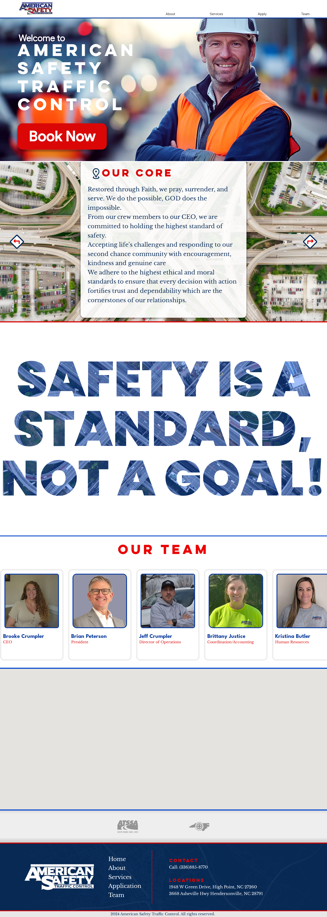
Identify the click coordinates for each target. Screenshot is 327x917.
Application (124, 885)
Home (117, 859)
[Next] (310, 242)
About (116, 867)
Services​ (119, 877)
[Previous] (17, 242)
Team (116, 895)
